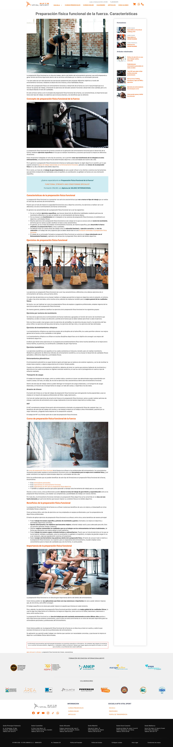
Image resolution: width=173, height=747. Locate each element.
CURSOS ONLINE (73, 711)
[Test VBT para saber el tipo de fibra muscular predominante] (121, 73)
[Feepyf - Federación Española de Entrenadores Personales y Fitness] (52, 667)
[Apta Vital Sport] (37, 4)
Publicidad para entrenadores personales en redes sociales (135, 66)
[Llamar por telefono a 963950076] (142, 4)
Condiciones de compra (154, 742)
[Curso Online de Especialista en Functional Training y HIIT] (121, 30)
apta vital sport (31, 652)
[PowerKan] (86, 690)
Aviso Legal (135, 742)
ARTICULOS (72, 714)
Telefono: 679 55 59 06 (122, 731)
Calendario (101, 5)
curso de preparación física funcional (41, 470)
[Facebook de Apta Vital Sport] (33, 713)
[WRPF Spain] (124, 690)
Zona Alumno (123, 5)
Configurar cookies (117, 742)
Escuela (57, 5)
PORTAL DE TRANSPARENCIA (118, 714)
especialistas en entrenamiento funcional (47, 485)
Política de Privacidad (76, 742)
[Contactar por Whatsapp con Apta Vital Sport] (138, 4)
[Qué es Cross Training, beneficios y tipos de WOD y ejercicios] (121, 80)
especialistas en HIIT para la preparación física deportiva (52, 486)
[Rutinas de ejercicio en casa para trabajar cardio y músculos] (121, 59)
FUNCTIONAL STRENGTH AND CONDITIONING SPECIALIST (67, 184)
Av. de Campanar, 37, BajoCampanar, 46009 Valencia (10, 729)
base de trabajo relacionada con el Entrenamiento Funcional (58, 165)
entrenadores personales (42, 483)
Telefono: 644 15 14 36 (37, 731)
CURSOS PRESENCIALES (75, 708)
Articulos (112, 5)
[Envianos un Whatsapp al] (58, 713)
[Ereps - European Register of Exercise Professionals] (155, 667)
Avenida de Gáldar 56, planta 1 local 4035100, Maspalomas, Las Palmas (127, 729)
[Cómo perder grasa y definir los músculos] (121, 95)
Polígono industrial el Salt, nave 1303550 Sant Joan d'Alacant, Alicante (69, 729)
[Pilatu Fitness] (67, 690)
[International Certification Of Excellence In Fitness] (18, 667)
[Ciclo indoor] (105, 690)
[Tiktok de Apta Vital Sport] (53, 713)
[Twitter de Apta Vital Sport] (38, 713)
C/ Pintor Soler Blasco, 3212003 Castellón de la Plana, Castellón (41, 729)
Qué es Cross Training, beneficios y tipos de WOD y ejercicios (135, 80)
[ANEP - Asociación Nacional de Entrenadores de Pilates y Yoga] (86, 667)
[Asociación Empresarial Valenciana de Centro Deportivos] (11, 690)
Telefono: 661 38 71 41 (151, 731)
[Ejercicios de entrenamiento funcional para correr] (121, 88)
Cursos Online (88, 5)
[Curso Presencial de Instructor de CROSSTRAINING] (121, 45)
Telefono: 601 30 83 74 (9, 731)
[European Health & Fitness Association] (120, 667)
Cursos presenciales (72, 5)
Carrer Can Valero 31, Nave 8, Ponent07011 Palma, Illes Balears (155, 729)
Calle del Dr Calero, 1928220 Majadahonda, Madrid (96, 729)
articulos (38, 652)
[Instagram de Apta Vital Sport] (48, 713)
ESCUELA (112, 708)
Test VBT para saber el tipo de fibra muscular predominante (134, 73)
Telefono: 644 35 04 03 (66, 731)
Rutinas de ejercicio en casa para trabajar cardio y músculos (135, 58)
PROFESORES (113, 711)
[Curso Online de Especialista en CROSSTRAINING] (121, 37)
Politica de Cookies (97, 742)
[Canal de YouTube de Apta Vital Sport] (43, 713)
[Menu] (134, 4)
